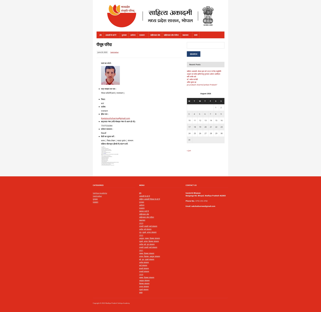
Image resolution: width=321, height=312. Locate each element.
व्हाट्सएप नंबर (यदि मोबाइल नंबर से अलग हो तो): (118, 121)
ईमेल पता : (105, 114)
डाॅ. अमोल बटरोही (192, 79)
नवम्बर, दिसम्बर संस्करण (146, 253)
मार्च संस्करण (143, 265)
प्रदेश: (103, 106)
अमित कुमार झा (191, 82)
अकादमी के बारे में (110, 35)
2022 (141, 235)
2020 (141, 274)
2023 (141, 223)
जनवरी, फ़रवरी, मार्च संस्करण (148, 226)
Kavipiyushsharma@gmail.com (115, 118)
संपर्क (195, 35)
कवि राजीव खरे (191, 76)
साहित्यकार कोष (155, 35)
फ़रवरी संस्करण (144, 268)
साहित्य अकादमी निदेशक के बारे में (149, 199)
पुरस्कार (124, 35)
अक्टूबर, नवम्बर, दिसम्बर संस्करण (149, 238)
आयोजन (133, 35)
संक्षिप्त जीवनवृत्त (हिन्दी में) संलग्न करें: (114, 143)
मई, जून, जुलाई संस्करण (146, 259)
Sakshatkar (114, 52)
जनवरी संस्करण (144, 271)
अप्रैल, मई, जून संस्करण (147, 244)
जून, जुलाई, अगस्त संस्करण (147, 232)
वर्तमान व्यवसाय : (107, 129)
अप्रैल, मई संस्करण (145, 229)
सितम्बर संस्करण (144, 283)
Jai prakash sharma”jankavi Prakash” (202, 85)
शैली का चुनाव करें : (108, 136)
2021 (141, 250)
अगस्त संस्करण (144, 286)
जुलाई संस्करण (143, 289)
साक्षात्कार (185, 35)
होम (101, 35)
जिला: (103, 99)
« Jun (189, 150)
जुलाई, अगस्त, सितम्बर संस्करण (149, 241)
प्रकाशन (142, 35)
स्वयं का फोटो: (106, 63)
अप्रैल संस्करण (144, 262)
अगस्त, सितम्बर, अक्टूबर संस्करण (149, 256)
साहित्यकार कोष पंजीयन (171, 35)
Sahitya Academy (100, 193)
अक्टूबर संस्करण (144, 280)
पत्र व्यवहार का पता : (108, 88)
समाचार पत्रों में (144, 211)
